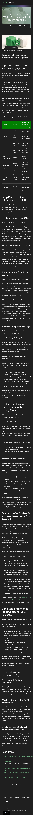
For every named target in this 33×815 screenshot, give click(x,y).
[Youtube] (20, 784)
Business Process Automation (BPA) (13, 50)
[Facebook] (12, 784)
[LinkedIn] (16, 784)
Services (16, 797)
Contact (5, 801)
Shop (23, 797)
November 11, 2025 (11, 47)
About (10, 797)
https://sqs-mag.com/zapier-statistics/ (15, 777)
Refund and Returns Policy (20, 810)
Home (6, 25)
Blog (28, 797)
